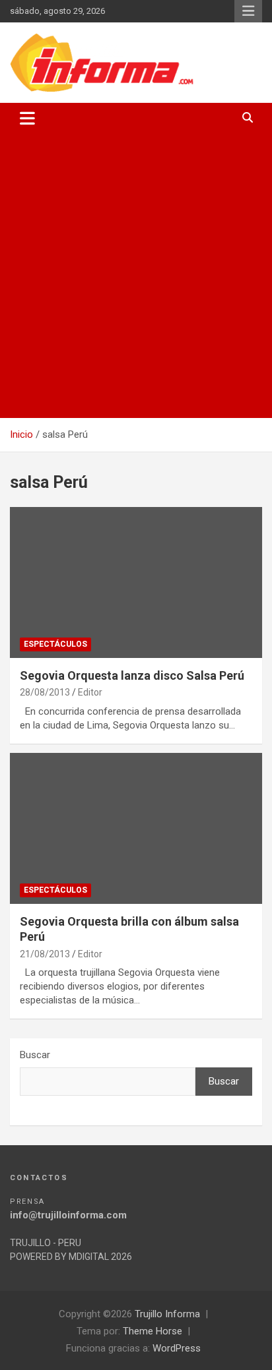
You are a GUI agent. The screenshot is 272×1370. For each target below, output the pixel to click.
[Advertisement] (136, 275)
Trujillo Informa (167, 1314)
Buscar (35, 1055)
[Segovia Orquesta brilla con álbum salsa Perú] (136, 828)
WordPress (177, 1348)
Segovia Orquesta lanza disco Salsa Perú (132, 675)
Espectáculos (55, 644)
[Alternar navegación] (27, 118)
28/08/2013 (45, 692)
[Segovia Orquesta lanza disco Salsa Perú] (136, 582)
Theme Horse (152, 1331)
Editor (90, 692)
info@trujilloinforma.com (68, 1215)
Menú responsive (248, 11)
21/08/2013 (45, 954)
